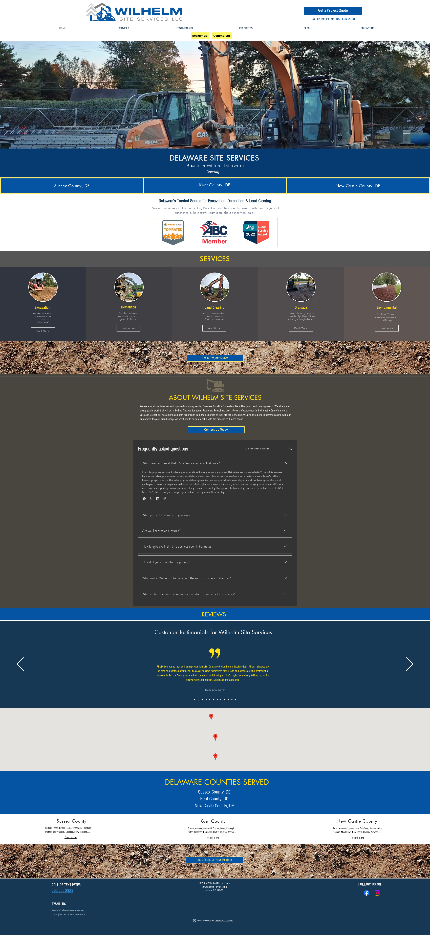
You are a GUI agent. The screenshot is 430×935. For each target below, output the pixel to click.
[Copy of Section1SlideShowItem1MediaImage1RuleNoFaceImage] (198, 699)
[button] (123, 28)
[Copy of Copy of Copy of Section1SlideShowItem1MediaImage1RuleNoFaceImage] (206, 699)
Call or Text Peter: (323, 19)
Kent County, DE (214, 799)
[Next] (409, 664)
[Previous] (20, 664)
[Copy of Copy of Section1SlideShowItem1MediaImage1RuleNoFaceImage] (202, 699)
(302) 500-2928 (345, 19)
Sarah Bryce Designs (224, 920)
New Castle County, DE (214, 806)
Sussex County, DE (214, 792)
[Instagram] (377, 893)
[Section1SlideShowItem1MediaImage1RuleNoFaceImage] (194, 699)
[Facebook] (366, 893)
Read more (70, 837)
